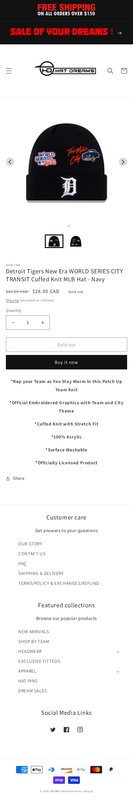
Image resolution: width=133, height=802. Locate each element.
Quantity (13, 310)
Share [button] (18, 478)
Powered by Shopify (80, 791)
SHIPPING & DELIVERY (40, 573)
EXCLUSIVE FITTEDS (39, 661)
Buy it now (66, 362)
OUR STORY (30, 544)
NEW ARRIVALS (33, 631)
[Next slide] (123, 162)
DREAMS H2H (58, 791)
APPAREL (27, 671)
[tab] (64, 226)
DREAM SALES (32, 691)
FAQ (22, 563)
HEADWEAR (30, 651)
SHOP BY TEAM (33, 641)
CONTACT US (31, 553)
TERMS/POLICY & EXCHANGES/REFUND (58, 583)
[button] (9, 71)
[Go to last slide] (10, 162)
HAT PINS (28, 681)
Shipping (12, 300)
